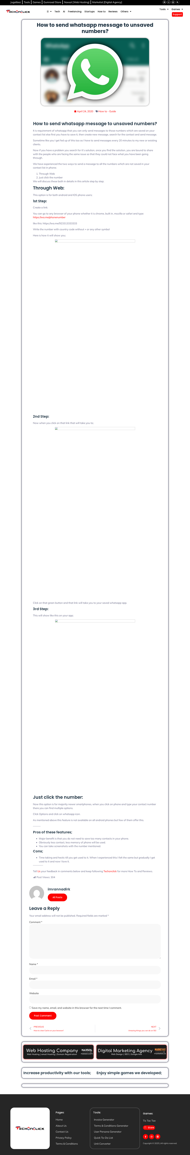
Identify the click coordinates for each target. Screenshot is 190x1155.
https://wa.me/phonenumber (49, 217)
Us (39, 871)
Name (33, 964)
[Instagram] (169, 2)
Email (33, 978)
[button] (177, 2)
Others (124, 11)
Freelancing (74, 11)
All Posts (57, 897)
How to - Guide (107, 111)
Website (34, 993)
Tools (162, 9)
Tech (57, 11)
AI (64, 11)
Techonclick (110, 871)
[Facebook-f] (145, 1136)
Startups (89, 11)
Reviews (113, 11)
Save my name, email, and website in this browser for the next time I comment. (77, 1007)
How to (102, 11)
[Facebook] (164, 2)
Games (175, 9)
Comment (35, 922)
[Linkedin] (173, 2)
